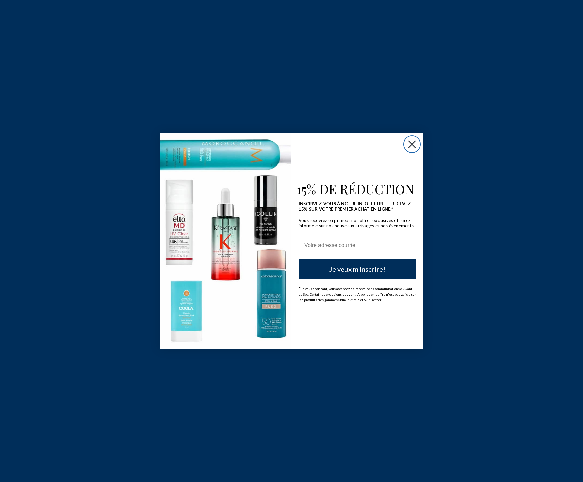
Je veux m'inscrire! (357, 269)
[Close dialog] (412, 144)
